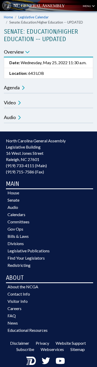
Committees (18, 221)
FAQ (12, 315)
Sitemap (77, 349)
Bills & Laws (18, 236)
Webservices (52, 349)
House (13, 192)
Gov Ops (15, 228)
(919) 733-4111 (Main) (26, 165)
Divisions (16, 243)
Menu (87, 6)
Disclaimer (19, 343)
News (13, 322)
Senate (13, 199)
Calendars (16, 214)
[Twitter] (46, 361)
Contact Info (19, 293)
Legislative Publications (29, 250)
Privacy (42, 343)
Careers (14, 308)
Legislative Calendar (33, 17)
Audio (13, 207)
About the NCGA (23, 286)
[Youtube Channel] (60, 361)
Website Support (71, 343)
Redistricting (19, 265)
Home (8, 17)
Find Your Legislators (26, 257)
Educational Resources (28, 330)
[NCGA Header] (39, 6)
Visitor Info (18, 301)
